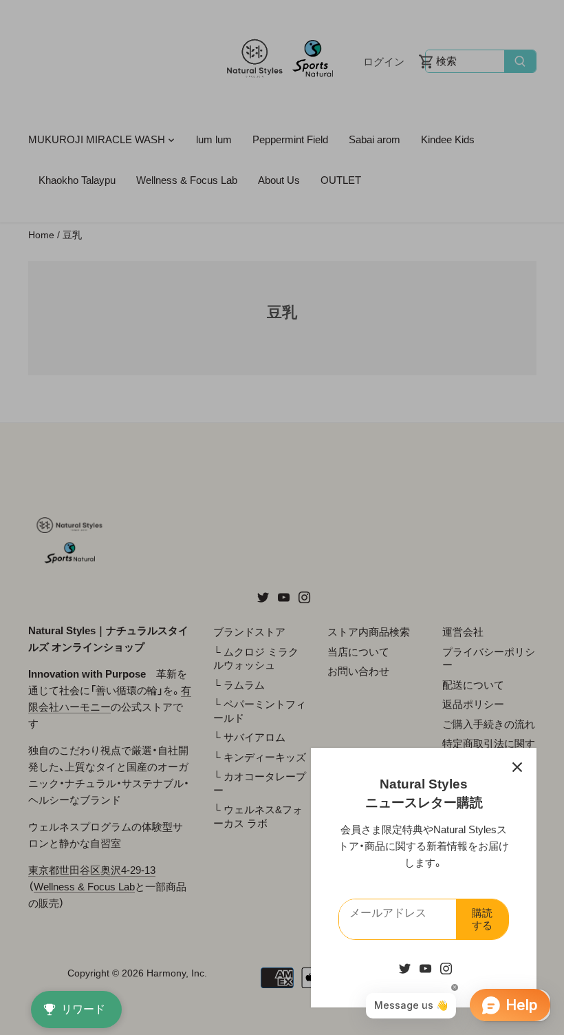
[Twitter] (405, 968)
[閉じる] (517, 767)
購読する (482, 919)
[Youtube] (425, 968)
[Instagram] (446, 968)
